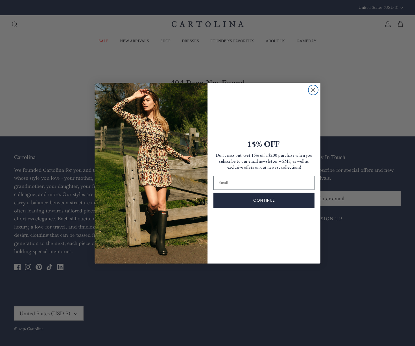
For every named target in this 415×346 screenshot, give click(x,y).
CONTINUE (264, 200)
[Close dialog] (313, 90)
